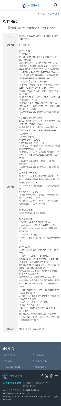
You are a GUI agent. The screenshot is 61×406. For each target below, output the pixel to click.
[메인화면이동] (39, 14)
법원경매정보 (40, 367)
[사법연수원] (30, 4)
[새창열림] (42, 375)
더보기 (56, 348)
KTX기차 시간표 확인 (28, 256)
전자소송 (8, 361)
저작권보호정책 (29, 386)
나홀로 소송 (40, 354)
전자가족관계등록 (12, 367)
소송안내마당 (10, 354)
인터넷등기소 (40, 361)
